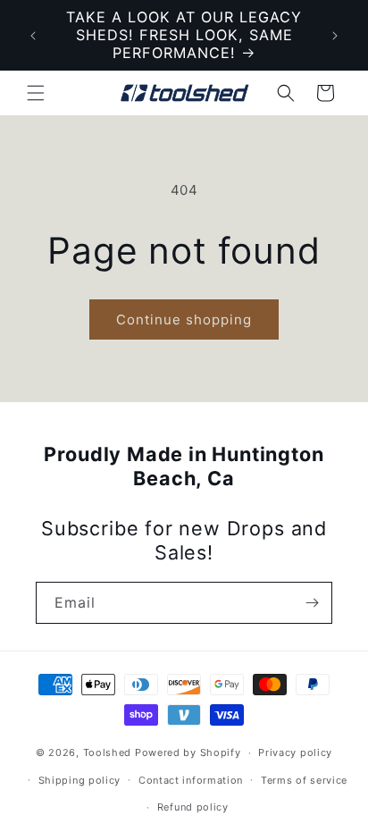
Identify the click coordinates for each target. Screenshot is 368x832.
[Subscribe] (311, 603)
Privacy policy (295, 752)
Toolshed (107, 752)
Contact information (190, 780)
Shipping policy (79, 780)
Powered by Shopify (188, 752)
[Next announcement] (335, 35)
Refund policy (193, 807)
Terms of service (304, 780)
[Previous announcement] (33, 35)
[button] (35, 93)
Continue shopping (184, 319)
